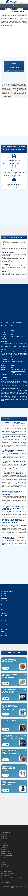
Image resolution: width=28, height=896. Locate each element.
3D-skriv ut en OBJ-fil (6, 871)
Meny (14, 5)
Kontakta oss (4, 847)
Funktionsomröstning (5, 840)
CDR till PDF (4, 615)
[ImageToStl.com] (14, 2)
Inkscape (13, 338)
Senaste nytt (4, 834)
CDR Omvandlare (15, 336)
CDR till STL (4, 602)
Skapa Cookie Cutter (5, 851)
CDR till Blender (4, 595)
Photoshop (18, 374)
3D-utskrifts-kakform (5, 875)
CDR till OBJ (4, 600)
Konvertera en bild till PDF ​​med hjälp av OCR (11, 877)
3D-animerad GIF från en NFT (7, 873)
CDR (11, 14)
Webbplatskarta (4, 845)
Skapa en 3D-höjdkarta (6, 853)
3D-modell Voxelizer (5, 860)
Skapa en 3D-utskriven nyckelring (8, 880)
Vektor (12, 330)
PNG (16, 14)
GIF (26, 390)
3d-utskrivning (4, 838)
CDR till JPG (4, 624)
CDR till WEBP (4, 629)
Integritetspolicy (4, 843)
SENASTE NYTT (14, 653)
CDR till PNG (4, 626)
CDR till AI (3, 633)
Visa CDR (22, 336)
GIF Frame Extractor (5, 866)
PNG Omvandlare (15, 369)
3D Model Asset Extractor (6, 855)
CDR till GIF (3, 622)
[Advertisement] (14, 41)
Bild (12, 363)
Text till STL (3, 862)
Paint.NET (13, 374)
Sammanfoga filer (5, 864)
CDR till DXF (4, 611)
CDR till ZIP (3, 606)
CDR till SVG (4, 635)
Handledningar (4, 836)
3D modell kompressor (6, 857)
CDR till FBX (4, 598)
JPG (26, 397)
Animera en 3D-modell (6, 882)
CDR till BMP (4, 620)
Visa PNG (16, 371)
